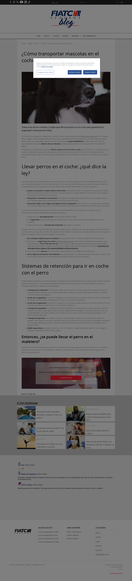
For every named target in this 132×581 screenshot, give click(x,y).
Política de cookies (47, 66)
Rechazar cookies (74, 72)
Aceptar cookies (90, 72)
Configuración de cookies (45, 72)
